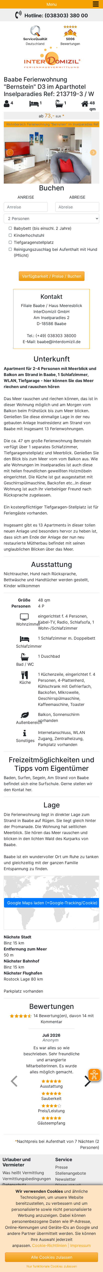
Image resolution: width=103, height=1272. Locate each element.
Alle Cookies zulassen (51, 1257)
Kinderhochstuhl (29, 235)
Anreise (26, 197)
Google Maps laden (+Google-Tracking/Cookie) (52, 902)
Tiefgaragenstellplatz (34, 242)
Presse (61, 1167)
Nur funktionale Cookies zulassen (51, 1266)
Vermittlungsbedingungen (26, 1178)
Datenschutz (14, 1184)
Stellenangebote (70, 1173)
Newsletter (65, 1179)
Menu (51, 4)
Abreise (77, 197)
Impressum (80, 1245)
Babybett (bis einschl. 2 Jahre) (43, 228)
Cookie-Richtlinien (49, 1245)
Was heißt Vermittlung (23, 1172)
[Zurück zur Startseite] (51, 57)
